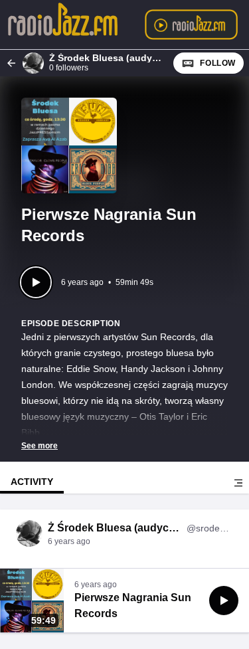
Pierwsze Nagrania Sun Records (132, 605)
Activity (32, 481)
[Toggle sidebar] (238, 483)
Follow (218, 63)
